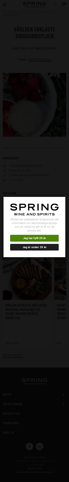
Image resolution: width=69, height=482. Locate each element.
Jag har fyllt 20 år (34, 238)
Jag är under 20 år (34, 247)
